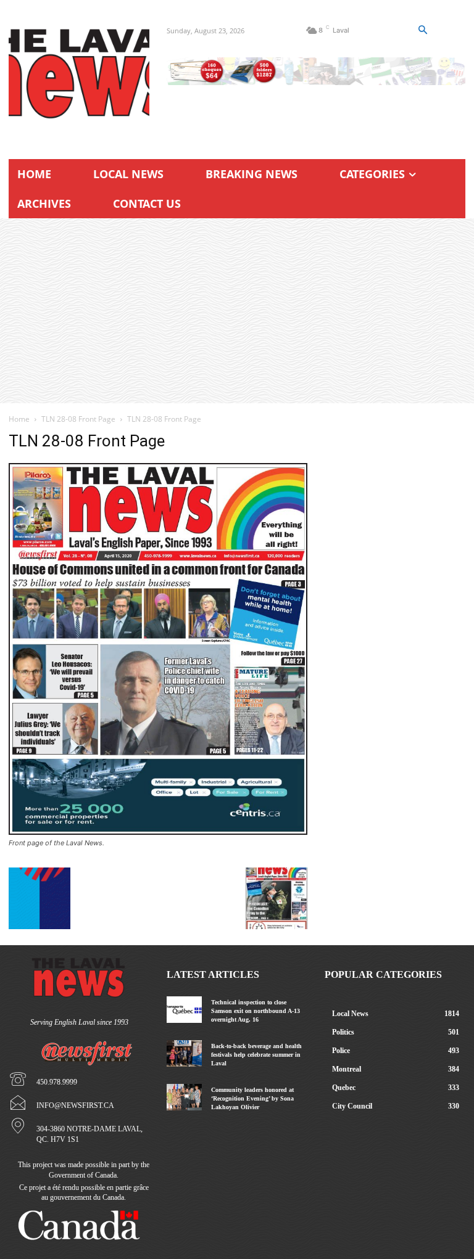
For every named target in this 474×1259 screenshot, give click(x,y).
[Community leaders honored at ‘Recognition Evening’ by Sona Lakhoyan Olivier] (184, 1097)
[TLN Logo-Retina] (79, 74)
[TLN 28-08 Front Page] (158, 831)
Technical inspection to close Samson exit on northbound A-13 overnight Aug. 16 (255, 1011)
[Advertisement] (237, 310)
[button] (422, 30)
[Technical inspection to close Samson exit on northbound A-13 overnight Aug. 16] (184, 1009)
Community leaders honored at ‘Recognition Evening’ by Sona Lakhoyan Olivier (252, 1098)
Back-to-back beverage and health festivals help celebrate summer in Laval (256, 1055)
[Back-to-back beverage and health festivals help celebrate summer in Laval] (184, 1053)
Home (19, 419)
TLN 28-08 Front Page (78, 419)
